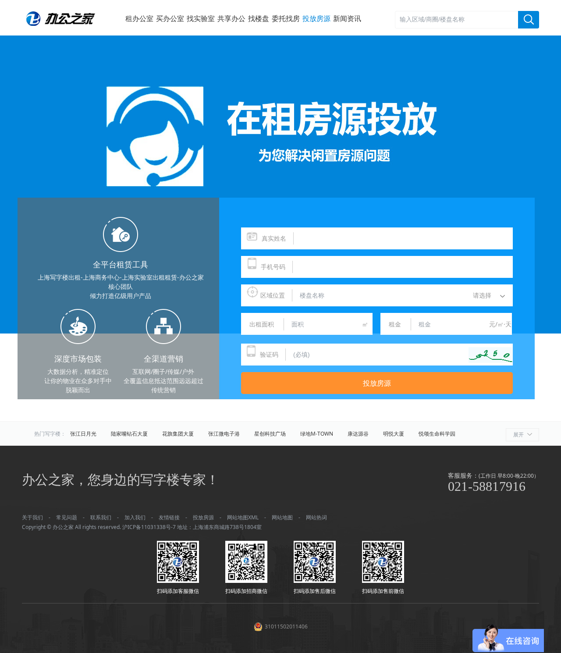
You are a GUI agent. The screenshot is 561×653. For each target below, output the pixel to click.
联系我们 (100, 517)
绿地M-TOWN (316, 433)
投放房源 (316, 18)
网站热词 (316, 517)
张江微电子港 (224, 433)
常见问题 (66, 517)
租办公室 (139, 18)
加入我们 (135, 517)
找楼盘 (258, 18)
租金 (395, 324)
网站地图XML (243, 517)
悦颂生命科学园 (437, 433)
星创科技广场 (270, 433)
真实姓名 (274, 238)
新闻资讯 (347, 18)
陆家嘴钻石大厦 (129, 433)
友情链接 (169, 517)
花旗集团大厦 (178, 433)
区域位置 (272, 295)
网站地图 (282, 517)
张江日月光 (83, 433)
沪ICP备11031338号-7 (149, 527)
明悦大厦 (393, 433)
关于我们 (32, 517)
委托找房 (286, 18)
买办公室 (170, 18)
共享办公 (231, 18)
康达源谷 (358, 433)
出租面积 (261, 324)
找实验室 (201, 18)
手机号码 (273, 267)
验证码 (269, 354)
